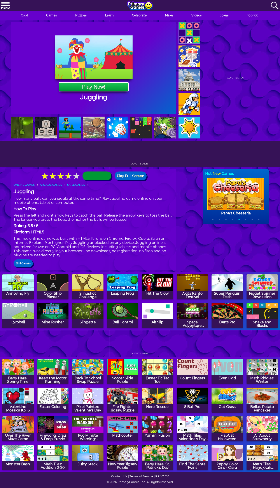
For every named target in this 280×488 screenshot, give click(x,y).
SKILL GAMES (76, 184)
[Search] (274, 6)
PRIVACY (162, 476)
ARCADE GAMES (51, 184)
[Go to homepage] (140, 6)
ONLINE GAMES (24, 184)
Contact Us (119, 476)
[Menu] (5, 6)
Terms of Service (141, 476)
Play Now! (93, 87)
